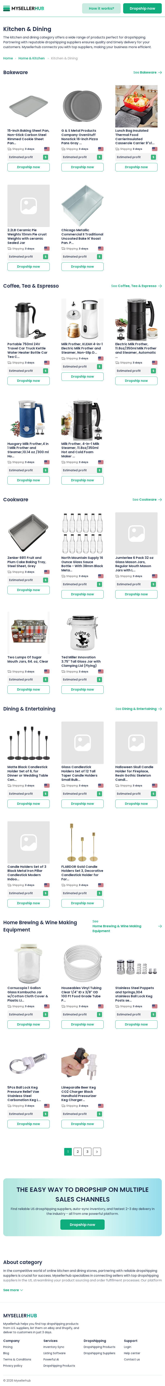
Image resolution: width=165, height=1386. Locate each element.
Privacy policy (12, 1366)
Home (8, 58)
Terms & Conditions (17, 1359)
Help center (132, 1353)
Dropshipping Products (59, 1366)
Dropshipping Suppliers (99, 1353)
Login (127, 1347)
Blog (6, 1353)
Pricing (7, 1347)
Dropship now (142, 8)
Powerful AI (51, 1359)
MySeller (20, 1315)
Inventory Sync (53, 1347)
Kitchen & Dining (64, 58)
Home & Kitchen (32, 58)
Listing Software (54, 1353)
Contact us (132, 1359)
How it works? (101, 8)
